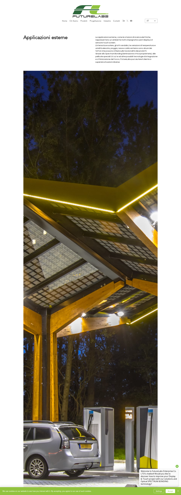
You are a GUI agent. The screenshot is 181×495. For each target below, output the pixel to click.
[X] (127, 21)
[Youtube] (131, 21)
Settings (159, 491)
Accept (170, 491)
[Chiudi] (178, 491)
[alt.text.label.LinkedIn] (124, 21)
